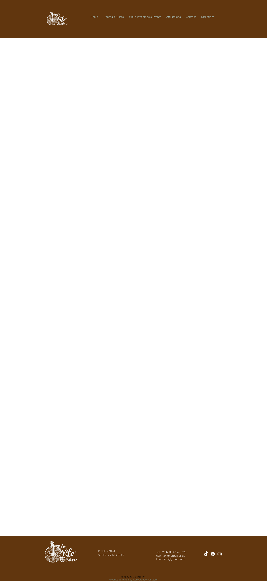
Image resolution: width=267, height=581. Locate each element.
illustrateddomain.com (145, 579)
